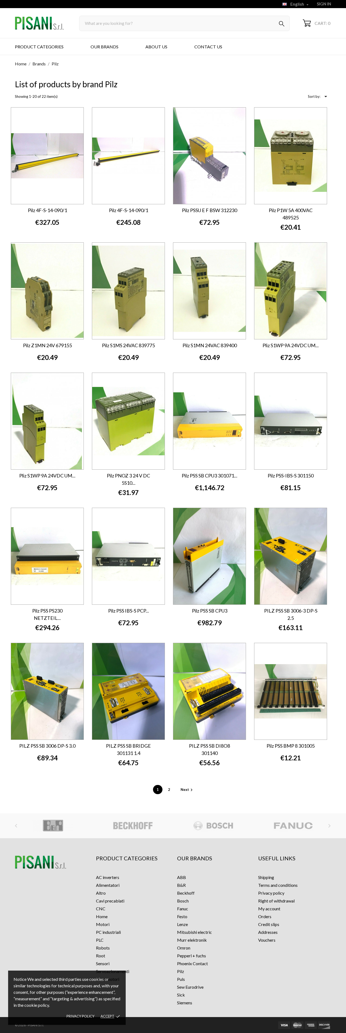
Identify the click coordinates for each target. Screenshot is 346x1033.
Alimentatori (107, 885)
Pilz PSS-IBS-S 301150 (291, 476)
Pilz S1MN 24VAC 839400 (209, 345)
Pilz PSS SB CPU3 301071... (209, 476)
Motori (102, 924)
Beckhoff (186, 892)
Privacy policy (80, 1016)
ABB (181, 877)
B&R (181, 885)
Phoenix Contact (192, 963)
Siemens (184, 1002)
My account (269, 908)
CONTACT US (208, 46)
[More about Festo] (293, 825)
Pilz (180, 971)
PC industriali (108, 932)
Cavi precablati (110, 900)
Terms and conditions (278, 885)
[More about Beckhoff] (53, 825)
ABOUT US (156, 46)
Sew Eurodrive (190, 986)
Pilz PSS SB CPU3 (209, 611)
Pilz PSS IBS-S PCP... (128, 611)
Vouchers (266, 939)
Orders (264, 916)
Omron (183, 947)
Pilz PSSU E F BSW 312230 (209, 210)
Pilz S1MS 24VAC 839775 (128, 345)
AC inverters (107, 877)
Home (102, 916)
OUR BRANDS (104, 46)
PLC (100, 939)
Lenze (182, 924)
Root (100, 955)
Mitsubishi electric (194, 932)
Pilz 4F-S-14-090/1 (47, 210)
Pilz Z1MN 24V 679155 (47, 345)
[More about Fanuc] (213, 825)
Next (187, 789)
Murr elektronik (192, 939)
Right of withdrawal (276, 900)
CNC (100, 908)
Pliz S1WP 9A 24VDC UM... (290, 345)
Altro (101, 892)
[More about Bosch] (133, 825)
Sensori (102, 963)
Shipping (266, 877)
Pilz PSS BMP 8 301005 (291, 746)
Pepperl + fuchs (191, 955)
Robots (103, 947)
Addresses (268, 932)
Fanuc (182, 908)
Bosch (183, 900)
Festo (182, 916)
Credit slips (268, 924)
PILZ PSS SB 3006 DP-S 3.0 (47, 746)
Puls (181, 979)
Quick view (67, 114)
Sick (181, 994)
